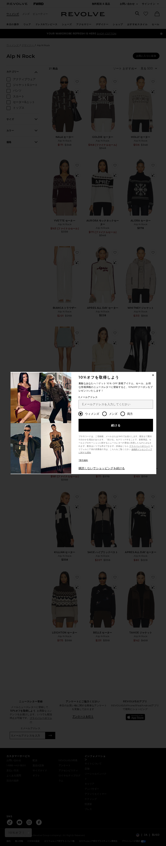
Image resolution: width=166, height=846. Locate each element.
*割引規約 (83, 460)
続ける (116, 425)
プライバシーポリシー (139, 446)
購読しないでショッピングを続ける (102, 468)
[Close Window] (153, 375)
